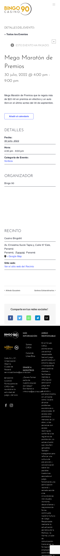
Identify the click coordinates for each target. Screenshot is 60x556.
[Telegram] (37, 318)
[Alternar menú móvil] (54, 4)
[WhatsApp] (29, 318)
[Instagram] (11, 405)
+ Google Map (14, 256)
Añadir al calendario (19, 116)
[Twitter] (19, 318)
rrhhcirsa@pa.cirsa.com (33, 391)
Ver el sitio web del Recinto (19, 266)
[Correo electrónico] (47, 318)
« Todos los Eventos (16, 34)
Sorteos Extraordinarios (44, 290)
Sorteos (8, 161)
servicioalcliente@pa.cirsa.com (17, 372)
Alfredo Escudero (13, 290)
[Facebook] (10, 318)
